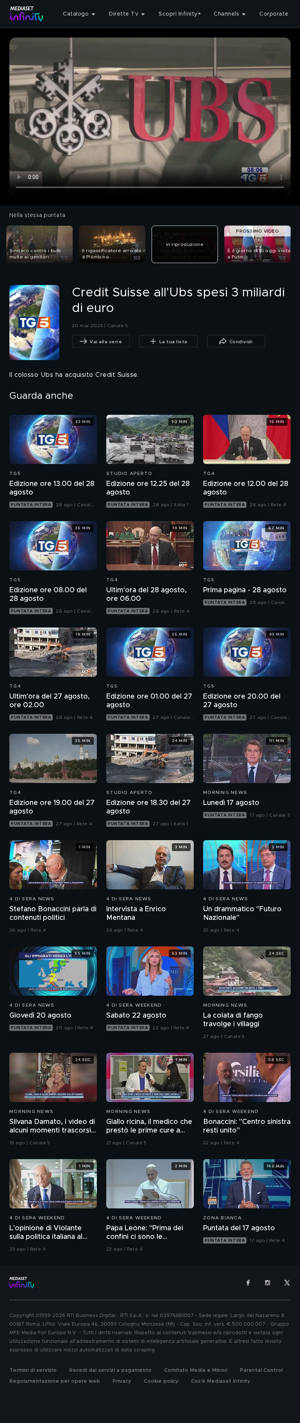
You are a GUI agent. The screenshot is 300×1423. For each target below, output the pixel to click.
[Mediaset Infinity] (26, 14)
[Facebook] (248, 1282)
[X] (287, 1282)
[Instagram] (267, 1282)
